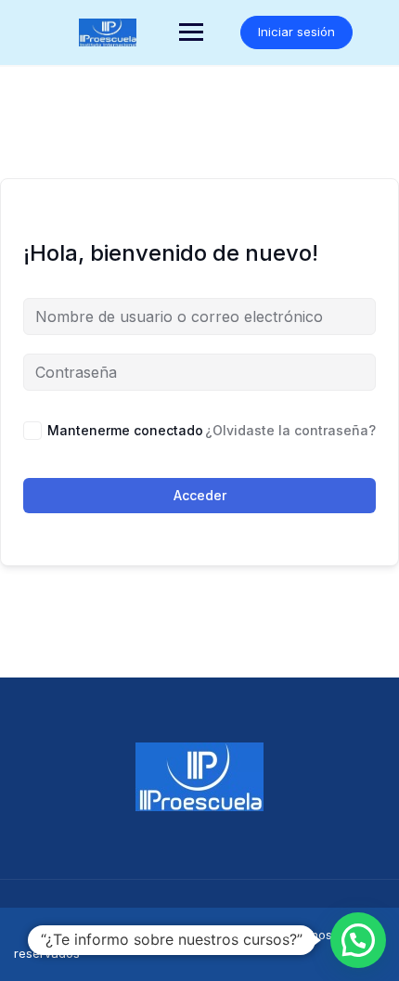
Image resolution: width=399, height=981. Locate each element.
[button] (358, 940)
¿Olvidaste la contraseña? (290, 430)
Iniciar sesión (296, 31)
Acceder (200, 495)
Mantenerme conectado (125, 430)
